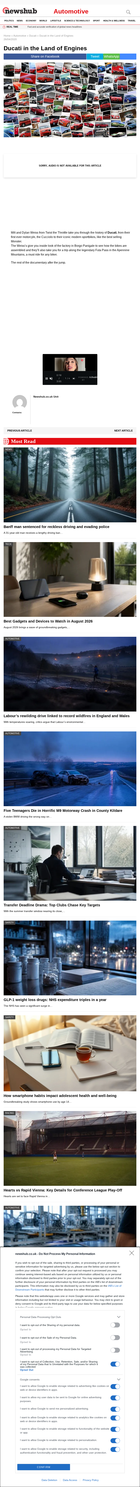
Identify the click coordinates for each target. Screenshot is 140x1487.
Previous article (19, 430)
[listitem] (70, 1317)
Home (7, 35)
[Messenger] (128, 57)
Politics (9, 21)
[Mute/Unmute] (51, 378)
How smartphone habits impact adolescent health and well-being (60, 1096)
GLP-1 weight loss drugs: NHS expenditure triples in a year (55, 1000)
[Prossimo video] (73, 378)
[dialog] (70, 1367)
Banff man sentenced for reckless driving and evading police (56, 527)
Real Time (12, 27)
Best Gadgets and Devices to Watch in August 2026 (48, 621)
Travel (132, 21)
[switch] (115, 1325)
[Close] (132, 1254)
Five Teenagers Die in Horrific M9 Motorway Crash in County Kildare (63, 811)
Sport (96, 21)
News (20, 21)
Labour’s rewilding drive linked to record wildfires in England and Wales (67, 716)
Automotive (71, 11)
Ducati (32, 35)
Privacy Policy (91, 1480)
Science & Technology (77, 21)
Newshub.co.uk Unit (46, 396)
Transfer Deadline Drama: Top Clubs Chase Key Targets (52, 905)
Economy (31, 21)
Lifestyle (55, 21)
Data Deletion (49, 1480)
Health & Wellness (114, 21)
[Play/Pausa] (46, 378)
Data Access (70, 1480)
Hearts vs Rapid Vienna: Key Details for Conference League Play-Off (63, 1190)
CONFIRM (43, 1467)
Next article (123, 430)
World (43, 21)
